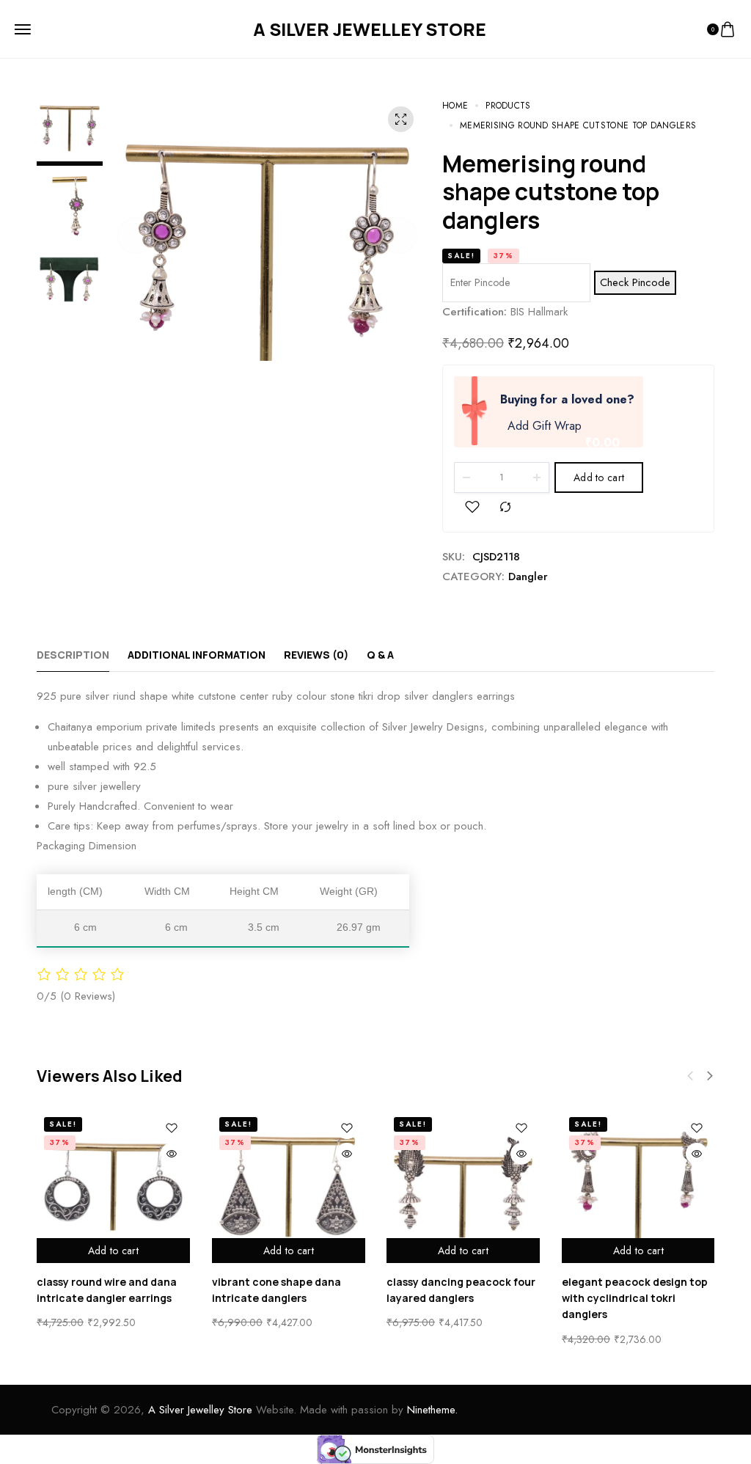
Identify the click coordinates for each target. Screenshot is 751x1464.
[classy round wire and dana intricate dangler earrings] (113, 1186)
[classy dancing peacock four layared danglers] (463, 1186)
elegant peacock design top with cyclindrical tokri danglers (635, 1297)
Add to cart (599, 477)
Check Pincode (635, 282)
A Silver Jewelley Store (200, 1410)
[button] (135, 235)
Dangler (528, 576)
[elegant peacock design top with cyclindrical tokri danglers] (638, 1186)
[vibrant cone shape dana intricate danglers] (288, 1186)
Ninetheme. (432, 1410)
